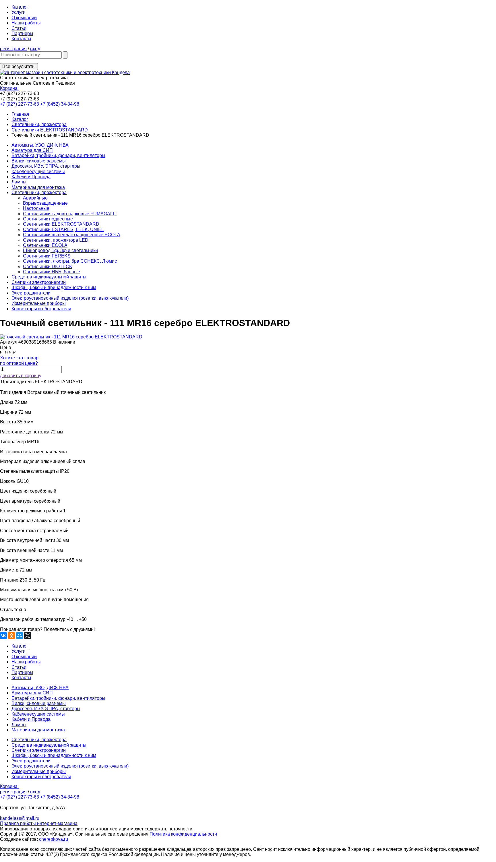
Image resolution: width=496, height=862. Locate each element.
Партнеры (22, 33)
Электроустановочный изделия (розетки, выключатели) (70, 298)
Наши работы (26, 22)
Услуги (18, 12)
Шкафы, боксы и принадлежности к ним (53, 287)
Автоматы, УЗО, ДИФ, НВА (40, 145)
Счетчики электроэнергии (38, 282)
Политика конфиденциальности (183, 834)
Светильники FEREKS (47, 255)
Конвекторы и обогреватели (41, 308)
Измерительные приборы (38, 303)
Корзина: (9, 88)
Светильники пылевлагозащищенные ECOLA (71, 234)
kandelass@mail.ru (19, 818)
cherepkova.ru (53, 839)
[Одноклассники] (11, 635)
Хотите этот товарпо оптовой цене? (19, 360)
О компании (24, 17)
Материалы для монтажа (38, 187)
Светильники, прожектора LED (55, 240)
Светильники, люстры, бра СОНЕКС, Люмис (70, 261)
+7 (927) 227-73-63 (19, 104)
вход (35, 48)
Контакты (21, 38)
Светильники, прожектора (39, 124)
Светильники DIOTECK (47, 266)
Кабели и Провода (31, 176)
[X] (27, 635)
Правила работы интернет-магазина (39, 823)
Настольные (36, 208)
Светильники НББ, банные (51, 271)
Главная (20, 114)
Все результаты (19, 66)
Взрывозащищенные (45, 203)
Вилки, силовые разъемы (38, 160)
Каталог (19, 7)
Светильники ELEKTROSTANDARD (49, 129)
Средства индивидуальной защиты (48, 276)
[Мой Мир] (19, 635)
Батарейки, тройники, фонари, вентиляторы (58, 155)
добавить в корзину (20, 375)
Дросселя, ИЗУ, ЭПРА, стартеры (45, 166)
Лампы (18, 181)
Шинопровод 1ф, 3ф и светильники (60, 250)
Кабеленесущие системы (38, 171)
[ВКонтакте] (3, 635)
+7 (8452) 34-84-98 (59, 104)
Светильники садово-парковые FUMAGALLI (70, 213)
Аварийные (35, 197)
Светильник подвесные (48, 218)
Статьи (18, 28)
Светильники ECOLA (45, 245)
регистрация (13, 48)
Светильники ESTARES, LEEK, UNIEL (63, 229)
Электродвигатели (31, 292)
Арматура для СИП (32, 150)
